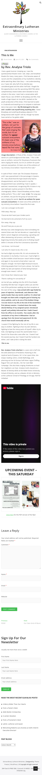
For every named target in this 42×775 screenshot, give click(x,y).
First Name (5, 657)
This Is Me (7, 55)
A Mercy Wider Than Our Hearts (14, 704)
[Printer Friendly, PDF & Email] (4, 64)
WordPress (13, 764)
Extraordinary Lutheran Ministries (21, 29)
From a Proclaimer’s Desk (12, 720)
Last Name (5, 667)
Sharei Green (7, 59)
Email (4, 586)
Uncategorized (11, 50)
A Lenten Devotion (9, 716)
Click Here (9, 515)
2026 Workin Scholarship (12, 712)
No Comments (33, 59)
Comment (5, 545)
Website (4, 597)
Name (4, 574)
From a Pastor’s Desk (10, 708)
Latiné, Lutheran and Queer (13, 724)
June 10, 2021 (19, 59)
